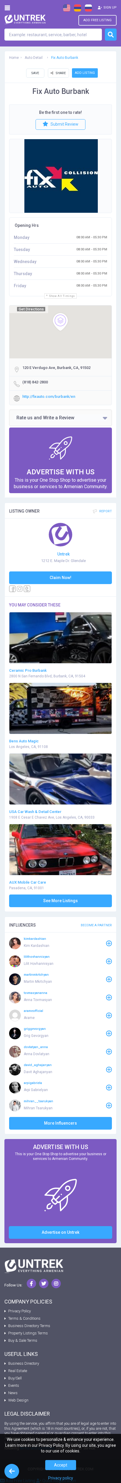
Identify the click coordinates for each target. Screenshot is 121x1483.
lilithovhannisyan (37, 957)
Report (105, 511)
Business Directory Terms (29, 1326)
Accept (60, 1465)
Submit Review (64, 124)
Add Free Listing (97, 20)
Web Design (18, 1400)
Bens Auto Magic (24, 741)
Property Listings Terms (28, 1333)
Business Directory (23, 1363)
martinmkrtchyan (36, 975)
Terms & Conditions (24, 1318)
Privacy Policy (19, 1311)
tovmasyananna (35, 993)
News (13, 1393)
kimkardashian (35, 939)
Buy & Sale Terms (22, 1340)
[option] (61, 176)
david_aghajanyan (38, 1065)
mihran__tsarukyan (38, 1101)
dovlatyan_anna (36, 1047)
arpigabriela (33, 1083)
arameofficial (33, 1011)
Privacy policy (60, 1478)
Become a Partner (96, 925)
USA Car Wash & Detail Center (35, 811)
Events (13, 1385)
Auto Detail (34, 58)
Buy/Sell (15, 1378)
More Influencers (60, 1123)
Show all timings (62, 296)
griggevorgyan (35, 1029)
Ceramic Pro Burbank (28, 670)
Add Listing (85, 73)
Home (14, 58)
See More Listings (60, 900)
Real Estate (17, 1371)
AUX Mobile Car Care (27, 882)
